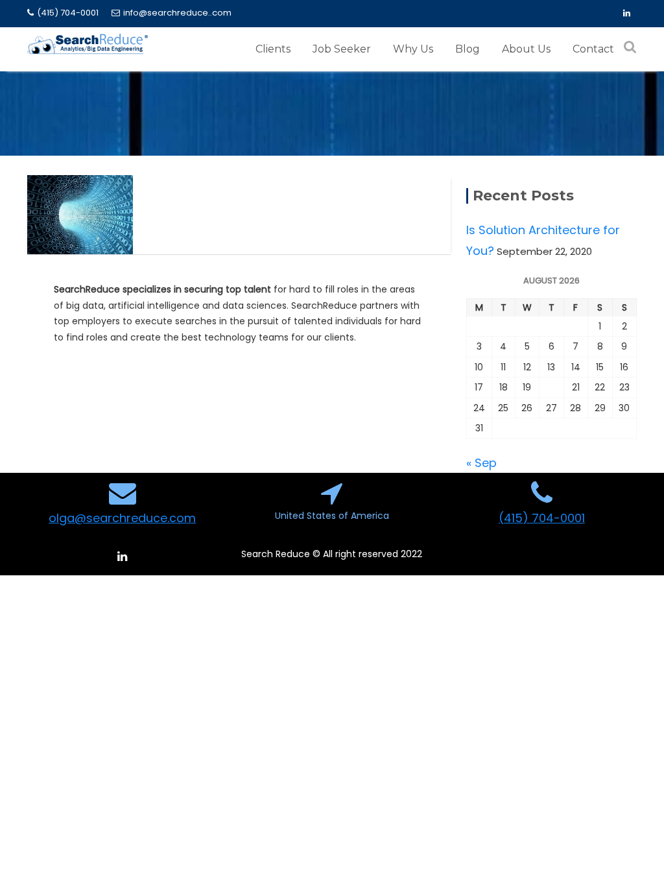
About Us (526, 49)
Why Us (413, 49)
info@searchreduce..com (177, 12)
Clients (272, 49)
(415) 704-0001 (68, 12)
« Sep (481, 463)
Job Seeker (342, 49)
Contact (593, 49)
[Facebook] (626, 13)
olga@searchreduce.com (122, 518)
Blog (467, 49)
